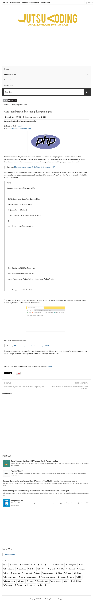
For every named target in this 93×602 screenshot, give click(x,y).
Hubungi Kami (15, 2)
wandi (19, 126)
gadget (52, 569)
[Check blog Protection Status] (9, 100)
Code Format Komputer (54, 565)
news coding (48, 573)
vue (48, 585)
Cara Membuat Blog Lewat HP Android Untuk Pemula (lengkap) (34, 461)
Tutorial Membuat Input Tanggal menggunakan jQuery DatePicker (69, 387)
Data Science (9, 569)
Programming (10, 581)
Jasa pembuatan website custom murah (36, 2)
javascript (16, 573)
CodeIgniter (72, 565)
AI (6, 565)
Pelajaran (78, 573)
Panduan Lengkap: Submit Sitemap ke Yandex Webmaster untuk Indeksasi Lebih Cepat (36, 491)
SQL (66, 581)
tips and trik (31, 585)
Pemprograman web (32, 117)
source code (56, 581)
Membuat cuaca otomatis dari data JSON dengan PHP (34, 167)
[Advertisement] (49, 247)
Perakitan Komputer (67, 577)
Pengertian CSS (17, 501)
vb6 (40, 585)
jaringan (82, 569)
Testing (19, 585)
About (5, 2)
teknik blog (77, 581)
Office (60, 573)
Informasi (71, 569)
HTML (61, 569)
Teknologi (8, 585)
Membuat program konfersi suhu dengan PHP (31, 346)
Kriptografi (28, 573)
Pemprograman (10, 577)
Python (21, 581)
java (6, 573)
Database (22, 569)
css (82, 565)
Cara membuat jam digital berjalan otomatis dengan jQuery (24, 387)
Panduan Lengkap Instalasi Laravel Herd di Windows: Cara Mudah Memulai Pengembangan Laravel (40, 481)
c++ (41, 565)
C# (34, 565)
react (31, 581)
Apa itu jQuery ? (17, 471)
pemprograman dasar (28, 577)
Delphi (32, 569)
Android (14, 565)
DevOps (42, 569)
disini (50, 366)
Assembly (25, 565)
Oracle (68, 573)
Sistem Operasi (42, 581)
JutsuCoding (10, 554)
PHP (44, 117)
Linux (38, 573)
